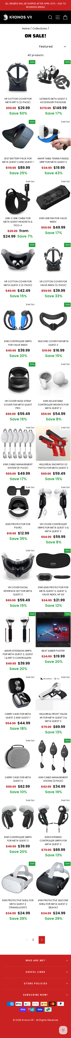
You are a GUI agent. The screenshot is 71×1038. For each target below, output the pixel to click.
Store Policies (35, 983)
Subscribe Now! (35, 994)
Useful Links (35, 972)
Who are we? (36, 960)
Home (26, 28)
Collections (39, 28)
